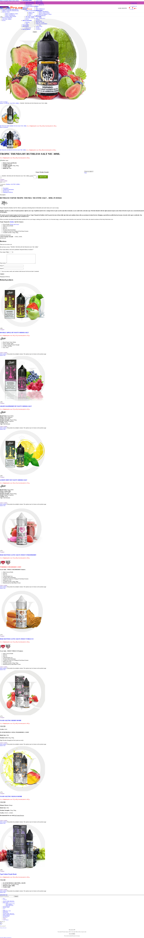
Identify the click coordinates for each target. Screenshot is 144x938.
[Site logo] (11, 9)
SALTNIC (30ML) (30, 17)
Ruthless (30, 13)
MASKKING (28, 5)
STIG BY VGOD (29, 3)
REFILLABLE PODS (10, 16)
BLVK (27, 19)
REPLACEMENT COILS (11, 13)
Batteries (27, 22)
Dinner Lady (31, 12)
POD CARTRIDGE (10, 15)
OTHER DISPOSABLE (31, 6)
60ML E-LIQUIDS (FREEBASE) (33, 10)
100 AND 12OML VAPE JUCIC (33, 16)
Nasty (29, 15)
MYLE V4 (28, 28)
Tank (26, 23)
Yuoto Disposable (29, 2)
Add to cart (43, 176)
